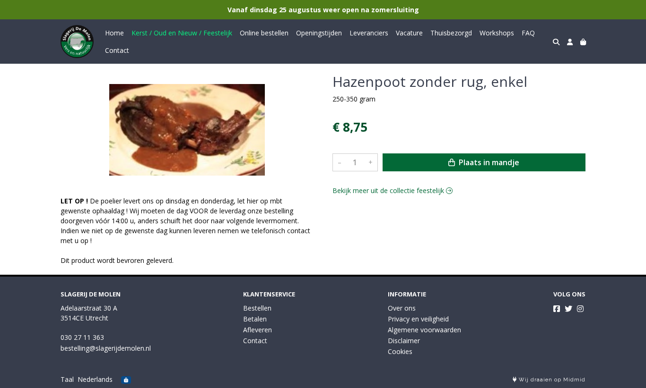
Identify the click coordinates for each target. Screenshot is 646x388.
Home (114, 32)
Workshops (497, 32)
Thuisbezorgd (451, 32)
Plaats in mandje (488, 162)
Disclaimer (404, 340)
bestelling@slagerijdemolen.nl (106, 348)
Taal (67, 379)
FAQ (528, 32)
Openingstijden (319, 32)
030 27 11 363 (82, 337)
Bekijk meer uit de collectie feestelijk (389, 190)
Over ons (402, 308)
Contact (117, 50)
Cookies (400, 351)
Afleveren (257, 329)
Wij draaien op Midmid (551, 380)
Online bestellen (264, 32)
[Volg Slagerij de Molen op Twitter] (568, 309)
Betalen (255, 318)
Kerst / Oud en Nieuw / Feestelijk (181, 32)
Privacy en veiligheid (418, 318)
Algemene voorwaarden (424, 329)
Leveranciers (368, 32)
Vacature (409, 32)
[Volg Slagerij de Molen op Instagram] (580, 309)
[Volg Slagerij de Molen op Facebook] (556, 309)
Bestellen (257, 308)
